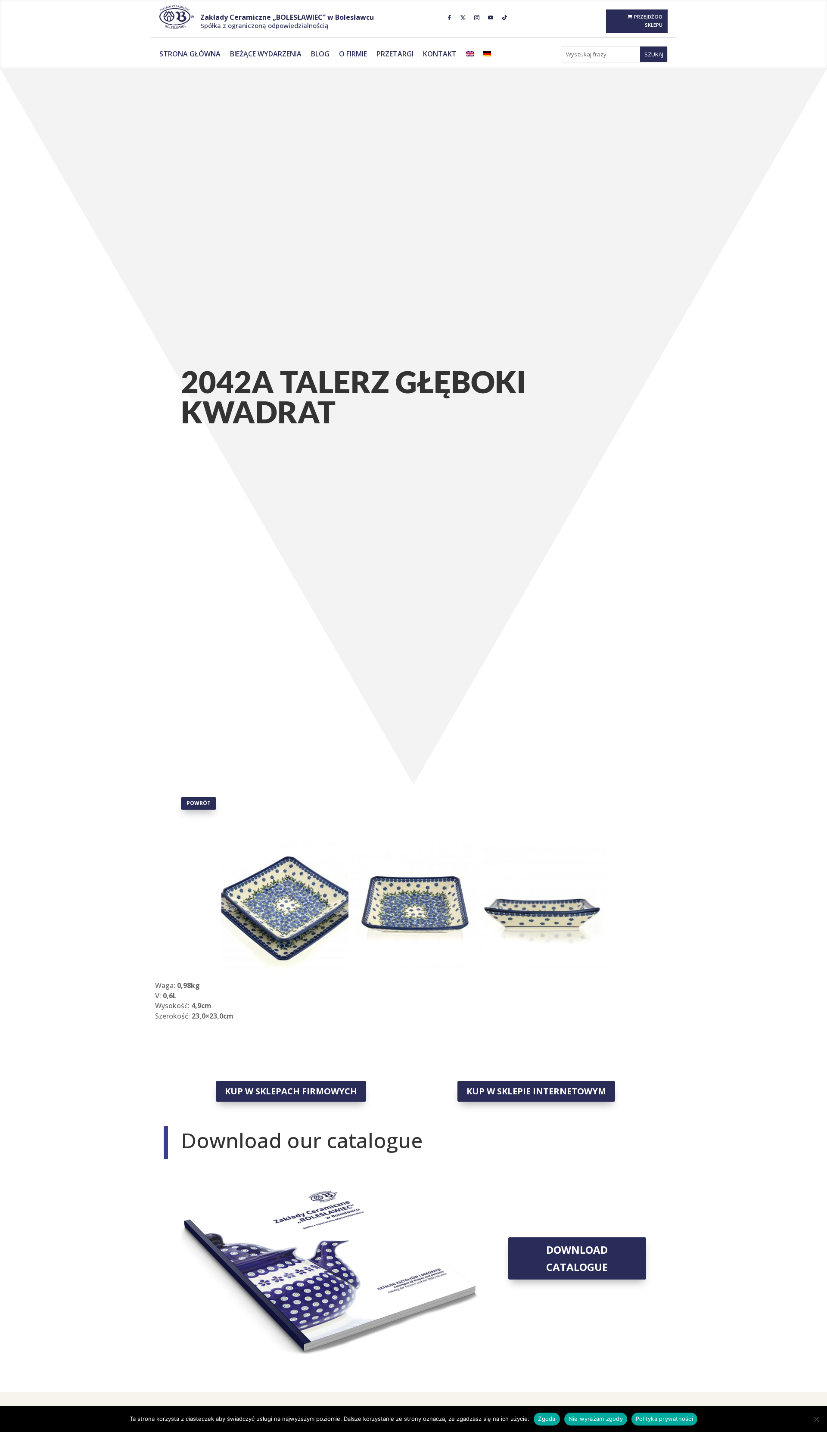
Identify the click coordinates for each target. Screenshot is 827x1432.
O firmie (353, 55)
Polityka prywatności (664, 1418)
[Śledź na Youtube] (490, 17)
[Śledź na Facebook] (449, 17)
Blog (320, 55)
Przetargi (395, 55)
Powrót (199, 803)
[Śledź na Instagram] (477, 17)
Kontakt (440, 55)
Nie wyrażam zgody (596, 1418)
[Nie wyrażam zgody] (816, 1419)
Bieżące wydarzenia (266, 55)
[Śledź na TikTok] (504, 17)
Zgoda (546, 1418)
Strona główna (190, 55)
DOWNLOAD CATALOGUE (577, 1258)
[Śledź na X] (463, 17)
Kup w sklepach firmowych (291, 1091)
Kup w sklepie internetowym (536, 1091)
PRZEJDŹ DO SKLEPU (648, 20)
